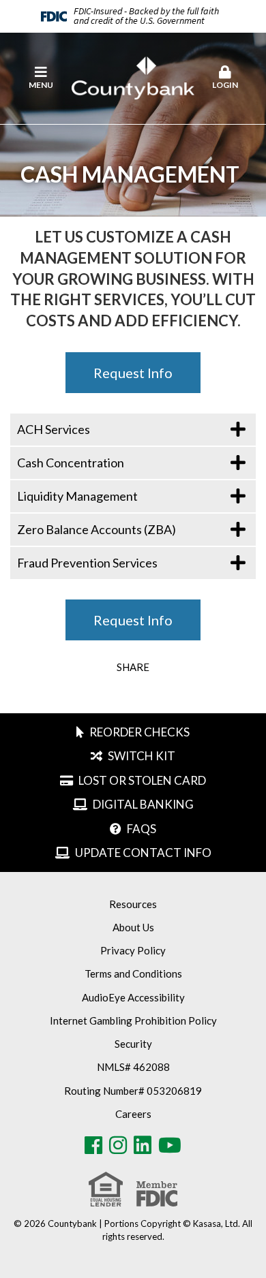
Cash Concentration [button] (70, 462)
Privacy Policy (133, 950)
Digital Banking (143, 804)
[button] (225, 78)
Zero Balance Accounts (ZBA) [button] (96, 529)
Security (133, 1044)
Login (225, 85)
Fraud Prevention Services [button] (87, 562)
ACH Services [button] (53, 429)
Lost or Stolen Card (142, 780)
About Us (133, 927)
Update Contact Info (143, 852)
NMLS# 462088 (133, 1067)
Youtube (169, 1145)
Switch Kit (141, 756)
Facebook (93, 1145)
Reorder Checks (139, 732)
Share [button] (133, 667)
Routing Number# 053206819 (133, 1091)
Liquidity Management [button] (77, 495)
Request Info (133, 372)
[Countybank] (133, 77)
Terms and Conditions (133, 973)
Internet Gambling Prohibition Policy (133, 1020)
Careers (133, 1114)
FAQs (141, 829)
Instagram (118, 1145)
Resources (133, 904)
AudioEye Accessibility (133, 997)
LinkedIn (142, 1145)
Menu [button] (41, 85)
